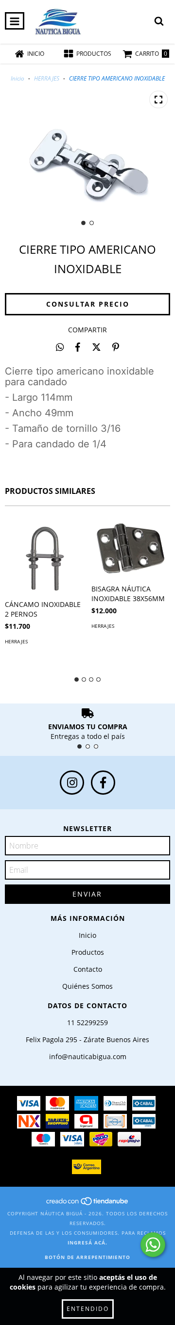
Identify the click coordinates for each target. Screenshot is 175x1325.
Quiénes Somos (87, 986)
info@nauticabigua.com (87, 1056)
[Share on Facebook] (77, 347)
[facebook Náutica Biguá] (103, 782)
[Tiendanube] (87, 1203)
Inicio (17, 78)
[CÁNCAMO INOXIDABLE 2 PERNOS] (44, 555)
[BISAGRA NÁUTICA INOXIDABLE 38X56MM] (131, 547)
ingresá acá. (87, 1242)
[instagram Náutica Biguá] (72, 782)
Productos (87, 952)
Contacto (87, 969)
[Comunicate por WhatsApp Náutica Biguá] (152, 1244)
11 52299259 (87, 1022)
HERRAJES (47, 78)
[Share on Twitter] (96, 347)
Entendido (88, 1309)
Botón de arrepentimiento (87, 1257)
